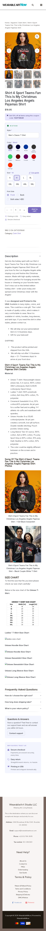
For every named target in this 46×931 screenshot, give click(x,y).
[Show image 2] (18, 74)
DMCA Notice (23, 897)
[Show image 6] (18, 84)
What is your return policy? (17, 708)
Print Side (10, 191)
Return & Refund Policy (23, 886)
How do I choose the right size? (19, 695)
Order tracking (23, 870)
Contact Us (23, 864)
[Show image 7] (28, 84)
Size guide (35, 173)
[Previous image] (9, 50)
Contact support (16, 733)
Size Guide (23, 873)
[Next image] (37, 50)
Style (9, 130)
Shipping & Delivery (23, 895)
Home (7, 23)
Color (12, 142)
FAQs (23, 867)
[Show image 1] (9, 74)
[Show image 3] (28, 74)
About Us (23, 861)
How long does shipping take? (18, 702)
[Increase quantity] (20, 210)
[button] (37, 36)
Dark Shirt (22, 23)
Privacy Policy (23, 892)
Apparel (14, 23)
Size (23, 173)
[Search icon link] (33, 5)
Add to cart (35, 210)
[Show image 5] (9, 84)
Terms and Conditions (23, 889)
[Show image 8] (37, 84)
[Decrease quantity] (11, 210)
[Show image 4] (37, 74)
